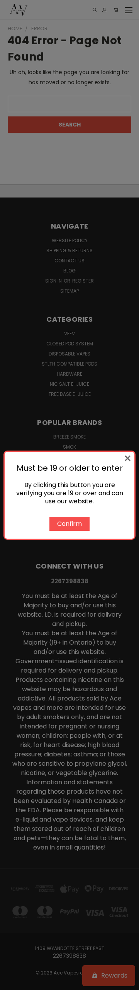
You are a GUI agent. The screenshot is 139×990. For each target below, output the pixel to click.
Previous (12, 982)
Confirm (69, 523)
